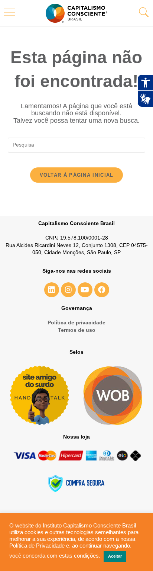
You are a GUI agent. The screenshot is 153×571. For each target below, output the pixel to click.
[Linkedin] (51, 289)
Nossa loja (76, 437)
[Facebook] (101, 289)
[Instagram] (68, 289)
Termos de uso (76, 330)
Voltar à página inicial (77, 175)
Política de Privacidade (37, 546)
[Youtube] (85, 289)
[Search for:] (77, 144)
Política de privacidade (76, 322)
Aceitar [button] (115, 556)
